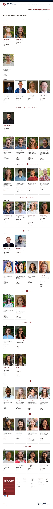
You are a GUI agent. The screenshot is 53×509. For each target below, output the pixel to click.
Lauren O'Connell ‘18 (7, 308)
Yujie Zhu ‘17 (18, 367)
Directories (25, 479)
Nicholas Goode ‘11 (43, 94)
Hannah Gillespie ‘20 (31, 215)
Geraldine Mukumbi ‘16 (44, 150)
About (21, 4)
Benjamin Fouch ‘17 (7, 94)
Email (4, 489)
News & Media (45, 4)
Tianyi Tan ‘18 (6, 367)
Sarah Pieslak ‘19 (19, 400)
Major (41, 9)
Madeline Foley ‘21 (19, 39)
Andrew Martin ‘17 (19, 150)
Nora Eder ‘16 (18, 464)
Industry (38, 9)
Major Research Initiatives (33, 480)
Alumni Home (48, 9)
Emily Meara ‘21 (31, 150)
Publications (32, 481)
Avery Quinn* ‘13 (31, 400)
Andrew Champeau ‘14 (20, 215)
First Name (5, 482)
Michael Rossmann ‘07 (8, 125)
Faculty (32, 483)
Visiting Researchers (41, 481)
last (36, 107)
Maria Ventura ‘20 (43, 400)
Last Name (5, 486)
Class (44, 9)
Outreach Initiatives (18, 482)
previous (19, 107)
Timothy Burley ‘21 (7, 464)
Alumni (24, 481)
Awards (17, 484)
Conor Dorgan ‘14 (19, 248)
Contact (17, 481)
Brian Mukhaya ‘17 (7, 400)
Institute (17, 479)
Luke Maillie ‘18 (6, 150)
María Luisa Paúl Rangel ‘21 (20, 340)
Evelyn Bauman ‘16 (7, 39)
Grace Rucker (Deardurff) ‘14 (20, 309)
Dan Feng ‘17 (6, 431)
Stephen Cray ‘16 (7, 248)
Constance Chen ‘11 (7, 67)
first (16, 107)
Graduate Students (33, 484)
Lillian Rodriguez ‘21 (43, 215)
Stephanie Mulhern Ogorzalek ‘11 (43, 275)
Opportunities (34, 4)
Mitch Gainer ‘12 (19, 94)
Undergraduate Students (33, 486)
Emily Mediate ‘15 (31, 274)
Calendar (40, 4)
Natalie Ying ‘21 (43, 431)
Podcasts (47, 482)
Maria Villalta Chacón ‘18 (44, 464)
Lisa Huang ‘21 (30, 464)
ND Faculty (40, 479)
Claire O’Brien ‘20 (31, 431)
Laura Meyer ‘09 (18, 431)
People (24, 4)
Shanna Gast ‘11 (30, 94)
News (47, 481)
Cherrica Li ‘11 (18, 274)
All (31, 9)
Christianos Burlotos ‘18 (8, 215)
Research (28, 4)
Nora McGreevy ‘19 (7, 340)
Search (49, 4)
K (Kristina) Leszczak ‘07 (8, 274)
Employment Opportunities (18, 486)
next (34, 107)
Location (34, 9)
